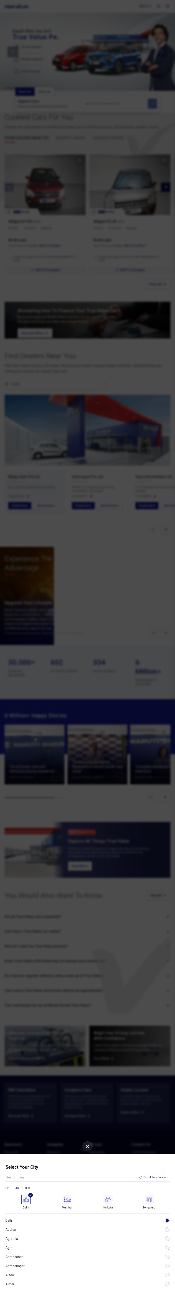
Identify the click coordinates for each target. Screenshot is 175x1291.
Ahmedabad (14, 1257)
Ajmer (9, 1284)
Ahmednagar (15, 1266)
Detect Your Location (156, 1177)
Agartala (11, 1239)
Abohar (10, 1229)
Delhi (9, 1220)
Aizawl (10, 1275)
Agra (9, 1248)
